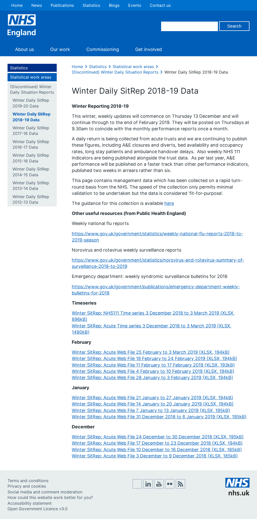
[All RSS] (180, 487)
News (36, 5)
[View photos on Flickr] (169, 487)
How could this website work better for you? (50, 497)
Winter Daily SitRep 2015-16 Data (31, 158)
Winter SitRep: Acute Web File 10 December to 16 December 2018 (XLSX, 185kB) (157, 449)
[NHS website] (237, 493)
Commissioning (102, 49)
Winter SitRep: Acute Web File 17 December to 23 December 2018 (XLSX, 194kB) (157, 443)
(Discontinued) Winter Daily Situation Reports (32, 89)
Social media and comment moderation (45, 491)
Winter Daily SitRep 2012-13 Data (31, 199)
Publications (62, 5)
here (169, 203)
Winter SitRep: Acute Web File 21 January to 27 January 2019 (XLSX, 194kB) (152, 397)
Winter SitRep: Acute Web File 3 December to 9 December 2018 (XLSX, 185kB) (155, 455)
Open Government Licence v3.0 (38, 508)
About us (24, 49)
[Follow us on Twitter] (137, 487)
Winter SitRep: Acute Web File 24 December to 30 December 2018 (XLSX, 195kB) (158, 436)
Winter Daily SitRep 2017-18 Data (31, 130)
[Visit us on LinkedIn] (148, 487)
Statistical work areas (30, 77)
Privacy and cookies (27, 486)
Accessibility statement (30, 503)
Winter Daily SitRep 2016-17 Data (31, 144)
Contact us (160, 5)
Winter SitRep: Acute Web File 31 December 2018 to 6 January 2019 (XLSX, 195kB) (159, 416)
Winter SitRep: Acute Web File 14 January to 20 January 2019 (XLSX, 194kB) (153, 404)
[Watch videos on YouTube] (159, 487)
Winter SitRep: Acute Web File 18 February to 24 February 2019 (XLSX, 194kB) (154, 358)
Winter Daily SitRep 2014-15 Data (31, 171)
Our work (60, 49)
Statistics (91, 5)
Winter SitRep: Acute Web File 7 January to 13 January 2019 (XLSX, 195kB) (151, 410)
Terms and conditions (28, 480)
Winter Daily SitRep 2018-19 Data (31, 116)
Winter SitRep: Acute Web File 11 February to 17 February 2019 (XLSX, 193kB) (153, 365)
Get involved (148, 49)
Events (134, 5)
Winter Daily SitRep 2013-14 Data (31, 185)
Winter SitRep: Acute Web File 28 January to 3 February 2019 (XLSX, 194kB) (152, 377)
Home (17, 5)
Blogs (114, 5)
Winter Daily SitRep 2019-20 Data (31, 103)
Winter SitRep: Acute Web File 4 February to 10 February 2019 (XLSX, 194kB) (153, 371)
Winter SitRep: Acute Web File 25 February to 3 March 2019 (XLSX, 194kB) (151, 352)
